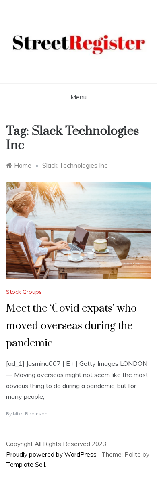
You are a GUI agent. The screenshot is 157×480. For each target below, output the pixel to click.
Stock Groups (24, 292)
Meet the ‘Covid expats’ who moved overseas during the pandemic (71, 326)
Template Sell (25, 464)
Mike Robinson (30, 414)
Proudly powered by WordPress (52, 454)
